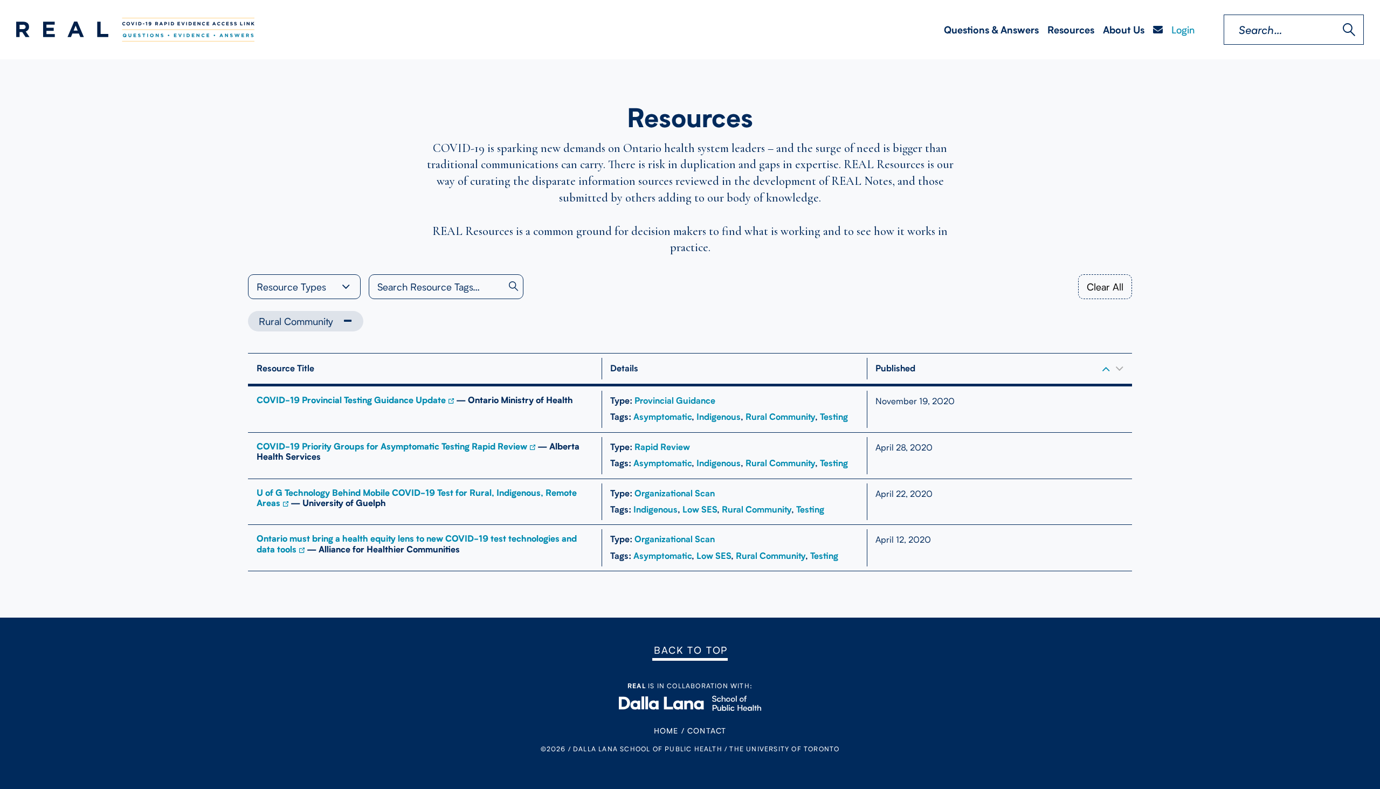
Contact (706, 730)
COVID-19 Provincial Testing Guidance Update (351, 400)
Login (1183, 30)
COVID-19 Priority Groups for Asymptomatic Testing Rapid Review (392, 446)
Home (666, 730)
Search (1349, 29)
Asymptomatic (662, 417)
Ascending (1106, 368)
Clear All (1105, 287)
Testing (834, 417)
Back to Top (691, 650)
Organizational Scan (674, 493)
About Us (1123, 30)
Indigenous (718, 417)
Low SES (699, 509)
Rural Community (296, 321)
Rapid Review (662, 447)
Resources (1070, 30)
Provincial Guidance (674, 401)
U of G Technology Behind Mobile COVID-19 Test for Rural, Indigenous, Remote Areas (417, 498)
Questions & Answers (991, 30)
